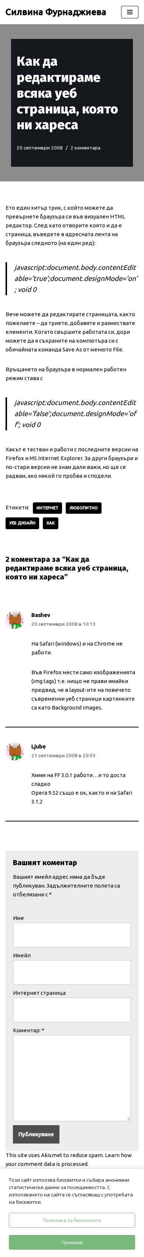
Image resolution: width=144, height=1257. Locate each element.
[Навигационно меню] (129, 12)
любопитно (83, 508)
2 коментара (85, 148)
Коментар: (28, 1030)
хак (51, 523)
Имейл (22, 955)
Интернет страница (39, 993)
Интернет (47, 508)
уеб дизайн (22, 523)
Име (18, 918)
